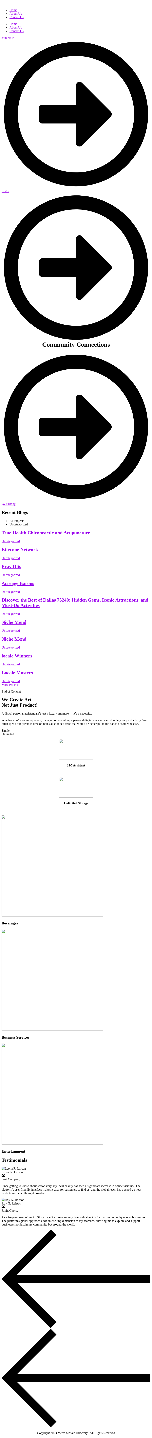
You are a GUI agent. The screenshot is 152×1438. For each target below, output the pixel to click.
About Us (16, 27)
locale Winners (17, 655)
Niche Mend (14, 622)
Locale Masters (17, 672)
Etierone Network (20, 549)
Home (13, 24)
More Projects (10, 684)
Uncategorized (11, 541)
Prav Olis (11, 566)
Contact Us (17, 31)
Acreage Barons (18, 583)
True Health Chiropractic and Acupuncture (46, 532)
